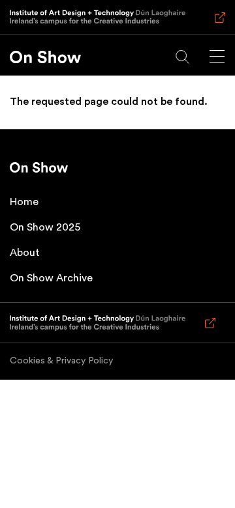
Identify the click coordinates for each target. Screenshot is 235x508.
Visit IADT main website (217, 23)
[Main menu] (217, 56)
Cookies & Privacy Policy (61, 360)
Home (24, 202)
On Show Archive (51, 278)
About (25, 252)
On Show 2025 (45, 227)
